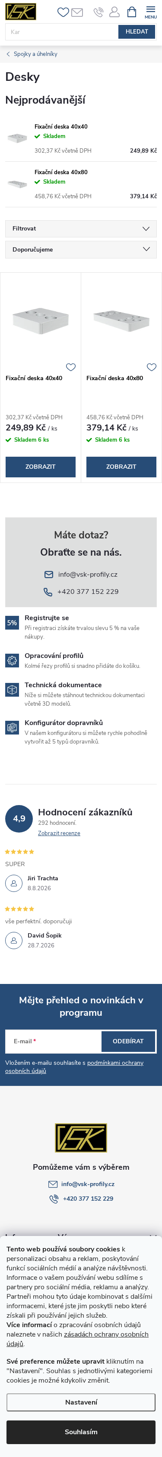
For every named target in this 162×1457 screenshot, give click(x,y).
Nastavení (81, 1402)
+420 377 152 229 (88, 1199)
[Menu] (150, 11)
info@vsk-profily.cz (87, 1184)
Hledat (137, 32)
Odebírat (128, 1041)
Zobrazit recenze (59, 833)
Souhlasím (81, 1432)
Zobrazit (40, 467)
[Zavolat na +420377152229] (98, 12)
